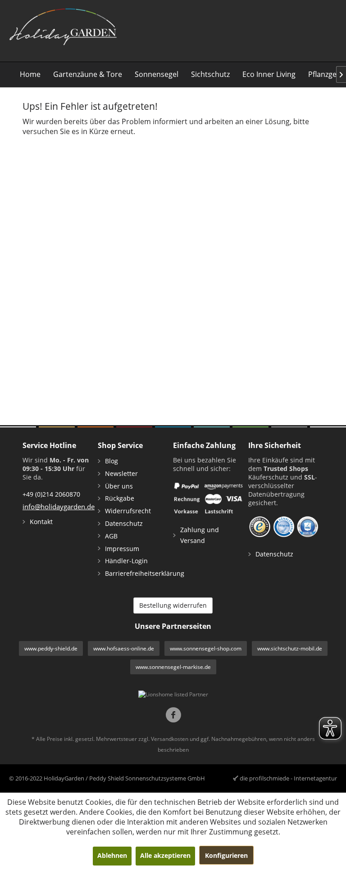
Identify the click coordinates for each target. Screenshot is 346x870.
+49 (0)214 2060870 (51, 494)
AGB (111, 536)
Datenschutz (124, 523)
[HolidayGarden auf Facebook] (173, 715)
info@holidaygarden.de (59, 506)
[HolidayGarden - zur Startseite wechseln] (63, 29)
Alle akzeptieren (165, 855)
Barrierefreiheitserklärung (136, 573)
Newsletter (121, 473)
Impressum (122, 548)
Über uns (119, 486)
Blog (111, 461)
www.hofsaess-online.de (123, 648)
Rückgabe (119, 498)
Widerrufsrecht (128, 511)
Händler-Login (126, 560)
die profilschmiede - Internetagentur (288, 778)
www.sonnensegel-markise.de (173, 667)
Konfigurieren (226, 855)
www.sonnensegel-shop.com (205, 648)
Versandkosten (169, 739)
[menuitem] (30, 74)
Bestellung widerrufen (173, 605)
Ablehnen (112, 855)
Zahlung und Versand (199, 535)
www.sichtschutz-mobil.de (289, 648)
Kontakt (41, 521)
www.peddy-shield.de (50, 648)
